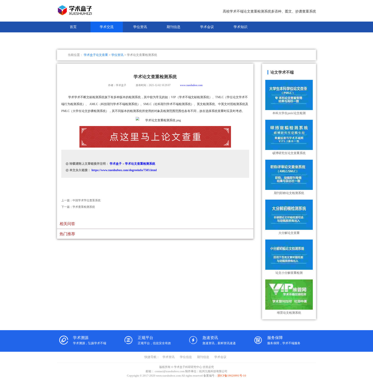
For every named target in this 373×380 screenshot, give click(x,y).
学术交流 (107, 27)
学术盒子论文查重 (96, 55)
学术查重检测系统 (84, 206)
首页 (73, 27)
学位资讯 (140, 27)
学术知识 (240, 27)
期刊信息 (173, 27)
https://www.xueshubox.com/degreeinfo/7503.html (124, 170)
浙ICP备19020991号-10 (231, 375)
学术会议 (207, 27)
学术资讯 (169, 357)
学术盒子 (116, 163)
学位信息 (186, 357)
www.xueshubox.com (191, 85)
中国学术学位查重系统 (87, 200)
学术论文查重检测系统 (140, 163)
